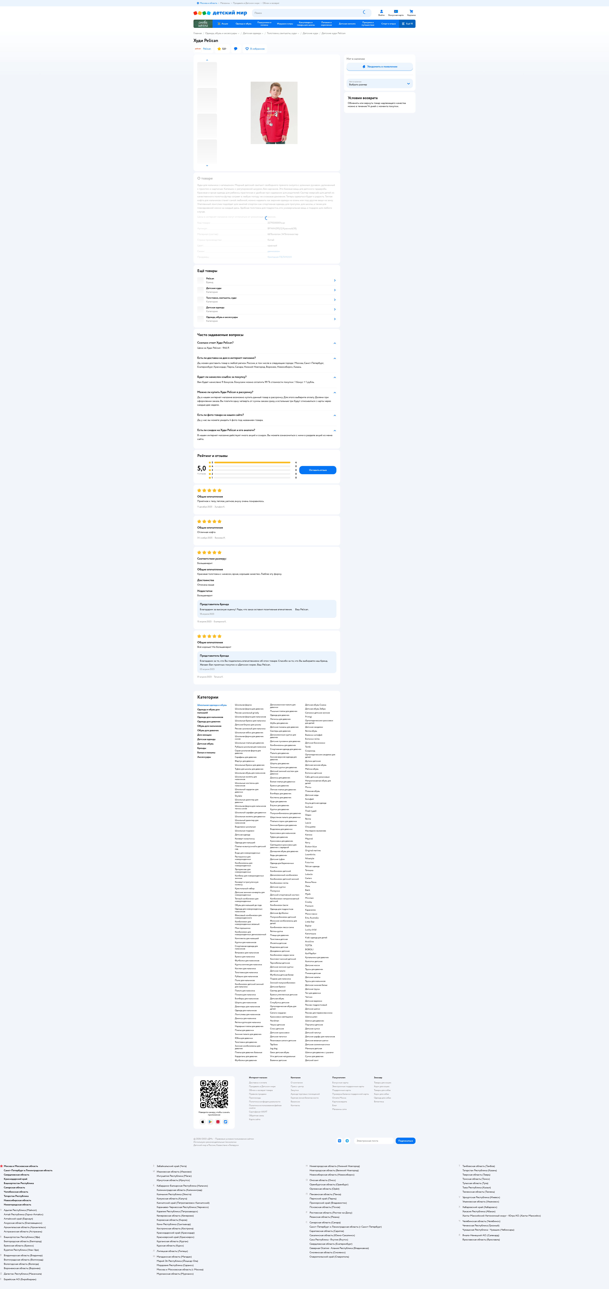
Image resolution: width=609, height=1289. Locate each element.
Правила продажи (257, 1094)
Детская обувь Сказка (315, 705)
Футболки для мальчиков (247, 960)
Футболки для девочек (246, 1060)
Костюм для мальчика (245, 968)
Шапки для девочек (314, 1021)
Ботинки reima (312, 739)
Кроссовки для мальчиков (282, 833)
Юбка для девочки (244, 1038)
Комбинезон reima (279, 883)
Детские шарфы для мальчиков (320, 1036)
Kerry (307, 842)
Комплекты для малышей (247, 938)
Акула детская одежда (315, 803)
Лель (307, 886)
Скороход (310, 751)
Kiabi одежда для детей (316, 937)
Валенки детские (278, 1060)
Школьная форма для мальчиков (250, 717)
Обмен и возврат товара (261, 1090)
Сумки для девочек (314, 1056)
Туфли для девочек (279, 837)
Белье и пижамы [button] (206, 752)
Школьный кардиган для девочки (246, 790)
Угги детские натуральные (282, 1056)
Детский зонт (311, 1060)
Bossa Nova (310, 882)
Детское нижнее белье (316, 985)
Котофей (309, 799)
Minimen (309, 898)
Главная (197, 33)
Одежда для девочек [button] (208, 721)
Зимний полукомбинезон (282, 983)
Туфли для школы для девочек (249, 769)
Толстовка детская (279, 939)
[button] (407, 24)
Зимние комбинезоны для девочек (247, 1047)
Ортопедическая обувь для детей (283, 1007)
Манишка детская (313, 1048)
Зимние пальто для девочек (248, 1034)
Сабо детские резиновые (317, 777)
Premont (309, 906)
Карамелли (310, 910)
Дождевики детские (280, 951)
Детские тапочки (278, 1036)
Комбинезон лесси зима (282, 927)
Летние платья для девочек (283, 789)
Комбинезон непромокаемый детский (284, 900)
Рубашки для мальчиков (246, 976)
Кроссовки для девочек (281, 841)
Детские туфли (277, 859)
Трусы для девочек (314, 969)
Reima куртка (276, 931)
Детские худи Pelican (334, 33)
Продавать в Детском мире (262, 1086)
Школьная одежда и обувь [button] (212, 705)
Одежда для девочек (279, 715)
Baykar (308, 926)
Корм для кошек (382, 1086)
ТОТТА (308, 945)
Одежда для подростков (281, 909)
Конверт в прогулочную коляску (247, 883)
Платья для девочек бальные (248, 1052)
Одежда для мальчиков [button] (210, 717)
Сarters (308, 878)
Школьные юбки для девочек (249, 732)
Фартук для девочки (244, 761)
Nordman (274, 1021)
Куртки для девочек (279, 809)
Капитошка (310, 933)
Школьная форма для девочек (249, 709)
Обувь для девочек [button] (208, 730)
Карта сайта (254, 1119)
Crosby (308, 902)
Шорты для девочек (279, 763)
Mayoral (309, 838)
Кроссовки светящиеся (281, 1017)
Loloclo (309, 874)
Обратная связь (256, 1115)
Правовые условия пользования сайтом (234, 1138)
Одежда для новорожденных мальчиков (248, 910)
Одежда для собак (382, 1097)
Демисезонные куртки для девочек (283, 736)
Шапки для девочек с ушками (319, 1052)
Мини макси (311, 914)
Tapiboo (274, 1044)
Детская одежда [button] (206, 739)
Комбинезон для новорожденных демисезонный (250, 933)
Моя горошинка (242, 928)
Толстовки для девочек (246, 1042)
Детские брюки (277, 986)
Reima (308, 819)
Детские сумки (312, 1028)
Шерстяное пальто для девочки (285, 817)
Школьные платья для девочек (249, 743)
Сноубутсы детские (279, 1002)
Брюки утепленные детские (283, 994)
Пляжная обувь (312, 791)
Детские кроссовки (279, 1032)
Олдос (308, 815)
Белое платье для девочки (282, 781)
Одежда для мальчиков (246, 1010)
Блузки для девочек (279, 805)
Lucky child (310, 929)
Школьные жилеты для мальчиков (246, 778)
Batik (307, 890)
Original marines (313, 850)
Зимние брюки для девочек (283, 825)
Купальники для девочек (317, 957)
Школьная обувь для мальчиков (250, 773)
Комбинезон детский (280, 871)
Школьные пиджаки (244, 831)
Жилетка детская (278, 943)
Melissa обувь (311, 769)
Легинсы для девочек (280, 719)
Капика (308, 834)
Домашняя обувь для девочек (284, 851)
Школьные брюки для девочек (250, 765)
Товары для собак (382, 1090)
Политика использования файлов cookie (265, 1106)
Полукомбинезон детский (283, 917)
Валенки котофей (313, 735)
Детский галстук (313, 1032)
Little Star (309, 922)
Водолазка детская (279, 947)
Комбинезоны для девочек (283, 745)
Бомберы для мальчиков (247, 998)
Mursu (308, 787)
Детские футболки (279, 913)
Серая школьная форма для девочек (248, 751)
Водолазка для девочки (281, 829)
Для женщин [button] (204, 734)
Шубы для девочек (279, 723)
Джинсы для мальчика (245, 1018)
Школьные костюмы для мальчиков (247, 784)
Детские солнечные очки (317, 1044)
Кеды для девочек (278, 855)
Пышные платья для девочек (283, 711)
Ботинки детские (313, 773)
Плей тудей (310, 811)
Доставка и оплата (258, 1082)
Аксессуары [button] (204, 757)
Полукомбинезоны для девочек (285, 813)
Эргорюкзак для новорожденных (243, 870)
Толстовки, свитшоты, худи (282, 33)
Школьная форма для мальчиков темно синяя (250, 807)
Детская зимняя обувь (315, 765)
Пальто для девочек (279, 753)
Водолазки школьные (245, 827)
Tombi (308, 747)
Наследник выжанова (315, 831)
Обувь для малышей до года (248, 905)
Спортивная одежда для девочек (285, 749)
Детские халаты (312, 977)
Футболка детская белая (281, 975)
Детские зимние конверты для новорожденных (250, 893)
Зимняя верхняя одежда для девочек (283, 758)
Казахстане (221, 1145)
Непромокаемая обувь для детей (318, 782)
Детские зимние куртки (281, 967)
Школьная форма (243, 705)
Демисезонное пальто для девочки (282, 706)
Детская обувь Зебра (315, 709)
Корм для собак (381, 1094)
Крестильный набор (245, 888)
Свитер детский (278, 990)
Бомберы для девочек (280, 793)
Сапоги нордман (278, 1013)
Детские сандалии (314, 727)
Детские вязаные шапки (316, 1040)
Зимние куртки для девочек (283, 767)
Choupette (310, 827)
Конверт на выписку (245, 838)
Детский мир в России (204, 1145)
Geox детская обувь (279, 1052)
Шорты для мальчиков (245, 1002)
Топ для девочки (313, 993)
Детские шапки (312, 1009)
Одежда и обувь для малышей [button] (208, 711)
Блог (334, 1105)
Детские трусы (312, 989)
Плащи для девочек (279, 935)
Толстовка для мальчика (246, 972)
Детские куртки (278, 887)
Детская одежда (252, 33)
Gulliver (309, 807)
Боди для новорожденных (247, 853)
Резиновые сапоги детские (283, 1040)
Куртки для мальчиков (245, 942)
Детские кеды (312, 795)
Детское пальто (277, 971)
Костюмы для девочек (280, 797)
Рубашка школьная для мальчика (250, 747)
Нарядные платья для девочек (249, 1026)
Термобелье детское (280, 963)
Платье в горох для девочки (283, 821)
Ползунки (275, 891)
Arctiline (309, 941)
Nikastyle (309, 858)
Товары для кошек (382, 1082)
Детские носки (312, 965)
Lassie (308, 823)
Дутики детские (313, 761)
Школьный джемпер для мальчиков (246, 821)
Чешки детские (277, 1024)
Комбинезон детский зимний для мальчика (249, 985)
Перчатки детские (314, 1024)
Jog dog (273, 1048)
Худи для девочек (278, 801)
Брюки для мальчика (245, 956)
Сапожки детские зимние (317, 713)
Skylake (238, 796)
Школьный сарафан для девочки (250, 812)
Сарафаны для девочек (246, 757)
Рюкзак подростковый (316, 1005)
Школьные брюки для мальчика (250, 720)
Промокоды (255, 1097)
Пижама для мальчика (245, 994)
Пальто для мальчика (245, 990)
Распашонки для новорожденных (243, 858)
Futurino (309, 862)
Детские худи (310, 33)
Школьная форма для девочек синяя (249, 737)
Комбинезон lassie (279, 905)
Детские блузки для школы (248, 724)
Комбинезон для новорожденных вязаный (247, 922)
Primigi (308, 717)
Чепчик (308, 997)
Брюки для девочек (279, 785)
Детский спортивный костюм (284, 895)
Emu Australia (311, 918)
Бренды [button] (201, 748)
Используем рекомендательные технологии (214, 1142)
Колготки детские (313, 961)
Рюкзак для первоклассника (318, 1013)
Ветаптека (379, 1101)
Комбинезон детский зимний (284, 879)
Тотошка (309, 870)
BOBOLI (309, 949)
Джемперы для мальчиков (247, 1006)
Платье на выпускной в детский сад (250, 847)
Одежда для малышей (245, 842)
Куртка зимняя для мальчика (248, 964)
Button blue (311, 846)
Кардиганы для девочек (246, 1056)
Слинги (273, 867)
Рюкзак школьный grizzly (247, 713)
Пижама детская (313, 973)
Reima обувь (311, 731)
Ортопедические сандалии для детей (320, 755)
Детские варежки (313, 1001)
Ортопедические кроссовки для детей (319, 721)
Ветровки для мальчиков (247, 952)
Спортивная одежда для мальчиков (246, 947)
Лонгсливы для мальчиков (247, 1014)
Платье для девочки (244, 1030)
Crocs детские (277, 1028)
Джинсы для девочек (280, 777)
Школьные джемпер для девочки (246, 801)
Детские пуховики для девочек (285, 741)
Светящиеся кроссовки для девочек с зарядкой (283, 846)
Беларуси (234, 1145)
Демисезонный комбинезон (284, 875)
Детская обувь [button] (205, 743)
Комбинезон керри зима (282, 955)
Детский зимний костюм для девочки (284, 772)
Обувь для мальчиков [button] (209, 726)
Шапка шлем (311, 1017)
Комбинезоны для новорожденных (243, 864)
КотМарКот (310, 953)
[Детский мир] (220, 13)
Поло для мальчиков (245, 980)
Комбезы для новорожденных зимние (249, 877)
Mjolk (308, 894)
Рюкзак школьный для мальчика (250, 728)
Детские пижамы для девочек (284, 727)
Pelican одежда (312, 866)
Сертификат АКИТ (258, 1111)
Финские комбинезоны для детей (283, 922)
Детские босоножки (315, 743)
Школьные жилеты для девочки (250, 816)
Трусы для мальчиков (315, 981)
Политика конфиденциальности (264, 1101)
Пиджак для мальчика (280, 979)
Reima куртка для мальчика (248, 1022)
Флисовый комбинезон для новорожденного (248, 916)
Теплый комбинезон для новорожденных (246, 900)
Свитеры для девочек (280, 731)
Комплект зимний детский (283, 959)
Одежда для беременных (282, 863)
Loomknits (310, 854)
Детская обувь (277, 998)
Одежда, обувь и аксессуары (221, 33)
